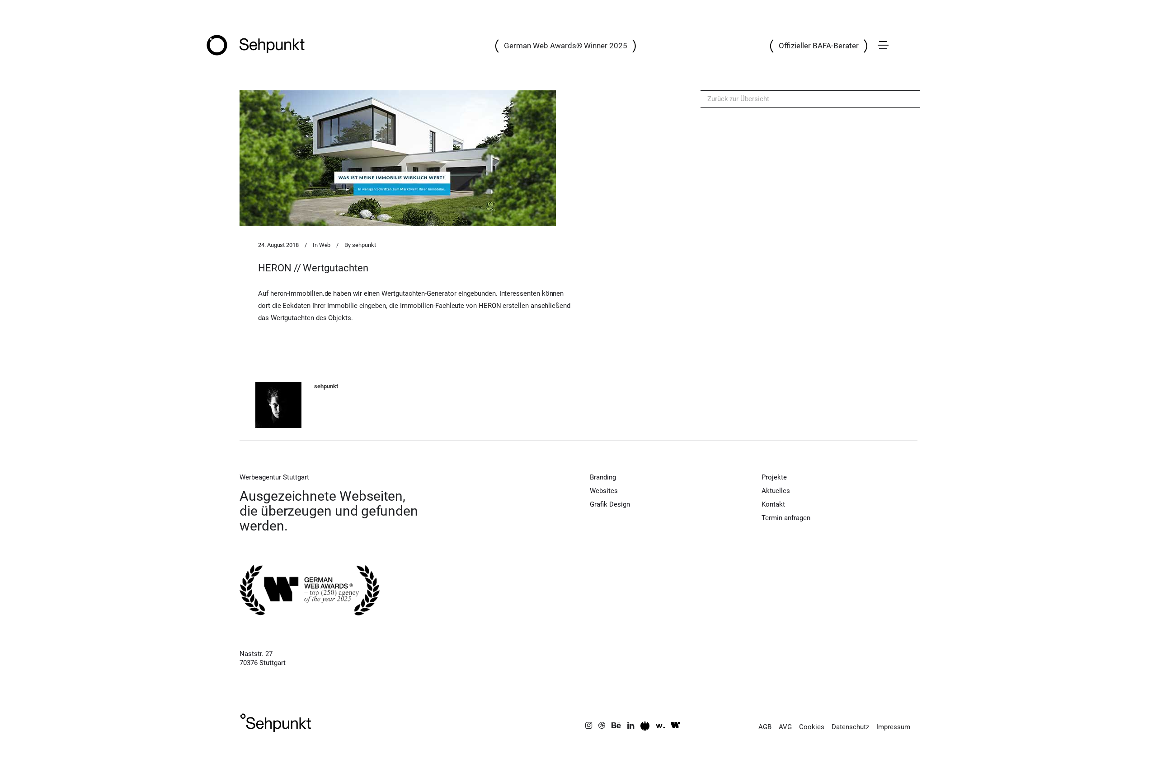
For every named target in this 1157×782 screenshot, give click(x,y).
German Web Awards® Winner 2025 (565, 45)
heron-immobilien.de (301, 293)
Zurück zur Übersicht (738, 99)
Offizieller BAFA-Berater (819, 45)
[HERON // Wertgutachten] (398, 158)
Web (325, 245)
